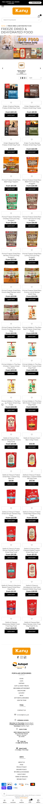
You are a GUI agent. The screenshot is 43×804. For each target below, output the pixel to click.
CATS (21, 681)
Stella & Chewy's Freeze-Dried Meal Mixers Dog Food (32, 513)
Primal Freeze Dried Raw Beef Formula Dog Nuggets (31, 181)
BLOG (21, 695)
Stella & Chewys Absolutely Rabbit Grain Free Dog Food (11, 624)
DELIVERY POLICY (21, 769)
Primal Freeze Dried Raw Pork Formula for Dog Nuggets (31, 218)
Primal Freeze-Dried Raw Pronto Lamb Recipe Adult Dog (31, 292)
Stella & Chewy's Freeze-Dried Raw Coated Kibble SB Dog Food (31, 476)
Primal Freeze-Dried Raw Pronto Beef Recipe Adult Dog (11, 292)
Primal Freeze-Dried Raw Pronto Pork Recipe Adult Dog (11, 329)
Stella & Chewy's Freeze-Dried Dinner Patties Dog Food (11, 513)
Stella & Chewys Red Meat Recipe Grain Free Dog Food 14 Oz (32, 624)
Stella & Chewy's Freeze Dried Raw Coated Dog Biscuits (11, 476)
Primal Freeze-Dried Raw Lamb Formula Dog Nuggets (31, 255)
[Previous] (3, 68)
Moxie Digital (24, 798)
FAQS (21, 765)
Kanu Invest (36, 3)
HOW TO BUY (22, 774)
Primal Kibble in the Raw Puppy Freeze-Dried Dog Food (11, 403)
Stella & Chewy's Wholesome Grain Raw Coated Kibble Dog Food (32, 587)
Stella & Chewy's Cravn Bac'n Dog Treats (32, 439)
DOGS (21, 679)
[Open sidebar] (2, 404)
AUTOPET (21, 693)
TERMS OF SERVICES (21, 777)
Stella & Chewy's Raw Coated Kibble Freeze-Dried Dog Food (32, 550)
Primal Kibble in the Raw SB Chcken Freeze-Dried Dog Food (31, 403)
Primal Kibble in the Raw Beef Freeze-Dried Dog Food (31, 329)
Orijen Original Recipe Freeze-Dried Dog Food (11, 107)
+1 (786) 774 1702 (21, 750)
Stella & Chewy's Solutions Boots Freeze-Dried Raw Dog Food (11, 587)
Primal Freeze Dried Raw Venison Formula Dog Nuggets (11, 255)
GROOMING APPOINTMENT (21, 688)
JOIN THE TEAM (21, 700)
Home (3, 26)
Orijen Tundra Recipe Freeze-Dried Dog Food (32, 144)
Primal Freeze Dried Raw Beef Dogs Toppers (11, 181)
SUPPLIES (21, 683)
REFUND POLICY (21, 779)
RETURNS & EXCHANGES (21, 772)
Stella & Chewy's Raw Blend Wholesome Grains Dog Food (11, 439)
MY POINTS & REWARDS (21, 698)
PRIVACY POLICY (21, 767)
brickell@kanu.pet (23, 715)
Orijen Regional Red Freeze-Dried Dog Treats (32, 107)
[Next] (39, 68)
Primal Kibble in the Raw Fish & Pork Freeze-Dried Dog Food (31, 366)
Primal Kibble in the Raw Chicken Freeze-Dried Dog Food (11, 366)
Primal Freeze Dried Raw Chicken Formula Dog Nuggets (11, 218)
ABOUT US (21, 762)
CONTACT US (21, 710)
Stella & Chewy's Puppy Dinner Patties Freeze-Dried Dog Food (11, 550)
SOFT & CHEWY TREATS (21, 686)
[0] (39, 16)
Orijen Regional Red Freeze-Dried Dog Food (11, 144)
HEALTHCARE (22, 691)
